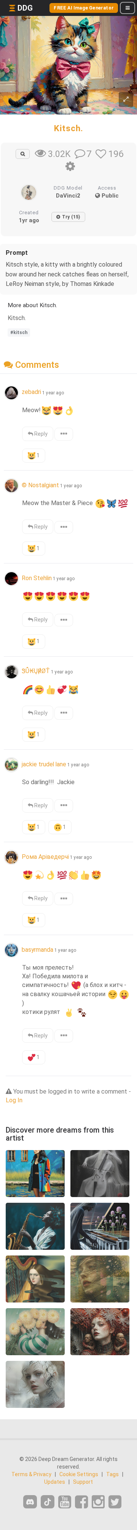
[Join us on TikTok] (47, 1501)
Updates (54, 1482)
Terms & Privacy (31, 1474)
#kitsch (18, 332)
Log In (14, 1100)
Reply (40, 434)
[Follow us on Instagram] (98, 1502)
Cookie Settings (78, 1474)
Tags (112, 1474)
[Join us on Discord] (30, 1501)
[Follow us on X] (114, 1502)
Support (83, 1482)
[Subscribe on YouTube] (64, 1502)
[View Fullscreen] (126, 99)
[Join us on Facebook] (81, 1502)
